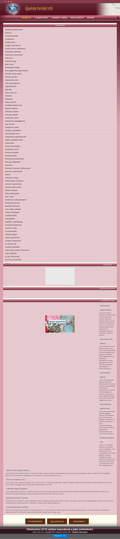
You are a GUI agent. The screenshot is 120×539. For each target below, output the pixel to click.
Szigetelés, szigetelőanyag (13, 222)
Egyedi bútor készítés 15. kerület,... (17, 498)
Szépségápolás (10, 219)
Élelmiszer (8, 96)
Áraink (90, 18)
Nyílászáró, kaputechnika (13, 184)
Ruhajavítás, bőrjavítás (12, 203)
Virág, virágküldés (11, 253)
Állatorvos (8, 33)
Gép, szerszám (10, 124)
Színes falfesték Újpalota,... (105, 375)
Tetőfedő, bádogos (11, 234)
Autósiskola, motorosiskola (14, 55)
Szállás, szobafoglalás (12, 212)
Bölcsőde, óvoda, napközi (13, 74)
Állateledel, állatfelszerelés (14, 30)
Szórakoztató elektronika (13, 225)
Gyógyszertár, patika (12, 127)
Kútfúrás (8, 174)
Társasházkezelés (11, 231)
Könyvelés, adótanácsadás (13, 171)
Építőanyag (8, 99)
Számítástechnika (11, 215)
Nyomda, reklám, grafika (13, 187)
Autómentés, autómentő (13, 52)
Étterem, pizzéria (10, 102)
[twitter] (8, 1)
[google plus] (11, 1)
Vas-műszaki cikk (10, 244)
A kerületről (41, 18)
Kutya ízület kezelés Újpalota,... (106, 341)
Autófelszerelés (10, 42)
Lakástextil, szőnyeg (11, 178)
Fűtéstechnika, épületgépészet (15, 121)
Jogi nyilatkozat (57, 521)
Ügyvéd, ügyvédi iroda (12, 237)
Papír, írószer (9, 197)
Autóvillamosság (10, 61)
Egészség (8, 89)
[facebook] (5, 1)
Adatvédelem (79, 521)
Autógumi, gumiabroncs (13, 45)
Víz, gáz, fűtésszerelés (12, 256)
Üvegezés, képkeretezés (13, 241)
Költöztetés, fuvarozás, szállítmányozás (18, 168)
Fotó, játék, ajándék (11, 115)
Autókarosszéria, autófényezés (15, 48)
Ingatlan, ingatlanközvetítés (14, 140)
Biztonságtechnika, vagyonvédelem (16, 71)
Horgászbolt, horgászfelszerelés (15, 137)
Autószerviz (9, 58)
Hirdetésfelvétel (35, 521)
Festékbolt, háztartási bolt (13, 105)
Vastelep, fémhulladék (12, 247)
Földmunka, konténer (12, 111)
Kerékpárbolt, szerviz (12, 149)
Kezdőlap (26, 18)
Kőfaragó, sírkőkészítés (12, 162)
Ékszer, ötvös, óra (11, 93)
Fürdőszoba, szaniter (12, 118)
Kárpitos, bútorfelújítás (12, 146)
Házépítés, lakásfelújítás (13, 130)
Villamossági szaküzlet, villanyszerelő (17, 250)
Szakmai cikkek (59, 18)
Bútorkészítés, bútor (11, 80)
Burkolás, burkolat (11, 77)
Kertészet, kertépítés (12, 152)
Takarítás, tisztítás (11, 228)
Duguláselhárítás (10, 86)
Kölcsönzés (8, 165)
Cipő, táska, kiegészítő (12, 83)
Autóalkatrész (9, 39)
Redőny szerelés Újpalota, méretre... (18, 470)
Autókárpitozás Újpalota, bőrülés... (106, 308)
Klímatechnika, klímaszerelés (14, 159)
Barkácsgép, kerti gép (12, 67)
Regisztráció (77, 18)
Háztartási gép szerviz (12, 134)
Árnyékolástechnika (11, 36)
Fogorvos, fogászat (11, 108)
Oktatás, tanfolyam (11, 190)
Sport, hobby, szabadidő (13, 209)
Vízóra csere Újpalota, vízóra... (16, 479)
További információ (79, 532)
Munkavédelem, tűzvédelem (14, 181)
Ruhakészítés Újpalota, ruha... (107, 440)
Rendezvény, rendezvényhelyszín (16, 200)
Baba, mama (9, 64)
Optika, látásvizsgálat (12, 193)
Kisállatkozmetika (11, 156)
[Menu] (117, 17)
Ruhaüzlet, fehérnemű (12, 206)
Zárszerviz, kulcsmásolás (13, 260)
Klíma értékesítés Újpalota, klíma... (105, 406)
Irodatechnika (9, 143)
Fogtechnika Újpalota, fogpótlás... (17, 489)
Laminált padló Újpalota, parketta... (17, 507)
